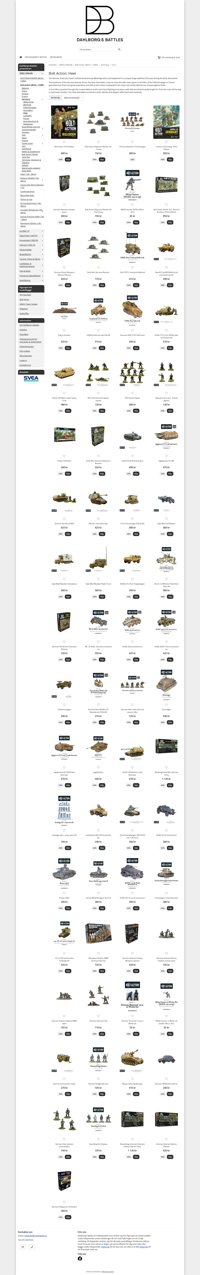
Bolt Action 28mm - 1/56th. (32, 85)
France (25, 96)
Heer (25, 113)
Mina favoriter (26, 355)
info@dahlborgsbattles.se (35, 1235)
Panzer (26, 118)
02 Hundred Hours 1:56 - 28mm (31, 204)
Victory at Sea (26, 199)
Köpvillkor (24, 334)
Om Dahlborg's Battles (36, 57)
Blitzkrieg (27, 104)
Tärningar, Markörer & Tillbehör (31, 161)
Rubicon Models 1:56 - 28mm (29, 179)
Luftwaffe (27, 115)
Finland (25, 93)
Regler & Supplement (31, 151)
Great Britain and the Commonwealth (31, 128)
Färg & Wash (25, 271)
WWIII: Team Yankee (28, 304)
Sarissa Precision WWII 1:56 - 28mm (32, 218)
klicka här (144, 1246)
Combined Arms (27, 191)
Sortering (55, 97)
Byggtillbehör (25, 254)
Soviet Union (27, 143)
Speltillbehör (25, 280)
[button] (68, 159)
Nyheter (23, 329)
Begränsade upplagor (31, 168)
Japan (24, 137)
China (24, 91)
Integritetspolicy (27, 346)
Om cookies (25, 351)
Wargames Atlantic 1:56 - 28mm (31, 224)
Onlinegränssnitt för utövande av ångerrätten (30, 340)
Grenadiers (28, 110)
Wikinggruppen (108, 1271)
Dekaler (25, 165)
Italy (24, 135)
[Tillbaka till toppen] (180, 1271)
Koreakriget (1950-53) (29, 240)
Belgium (25, 88)
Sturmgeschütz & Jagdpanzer (30, 122)
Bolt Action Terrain (30, 154)
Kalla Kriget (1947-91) (29, 235)
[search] (118, 49)
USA (23, 146)
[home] (20, 57)
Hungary (25, 132)
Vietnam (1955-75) (27, 245)
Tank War (26, 157)
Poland (25, 140)
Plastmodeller (26, 249)
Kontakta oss (25, 365)
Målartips (24, 308)
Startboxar (26, 148)
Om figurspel (56, 57)
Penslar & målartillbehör (30, 275)
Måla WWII (26, 171)
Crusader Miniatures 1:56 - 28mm (31, 211)
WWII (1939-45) (26, 73)
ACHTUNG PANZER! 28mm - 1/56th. (32, 79)
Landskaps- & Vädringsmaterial (27, 265)
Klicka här (105, 1246)
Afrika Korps (28, 102)
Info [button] (61, 159)
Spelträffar (24, 313)
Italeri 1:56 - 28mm (28, 174)
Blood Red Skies (27, 195)
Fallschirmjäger (29, 107)
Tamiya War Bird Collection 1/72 (32, 186)
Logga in (23, 360)
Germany (26, 99)
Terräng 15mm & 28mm (30, 259)
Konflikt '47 (24, 231)
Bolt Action (24, 299)
